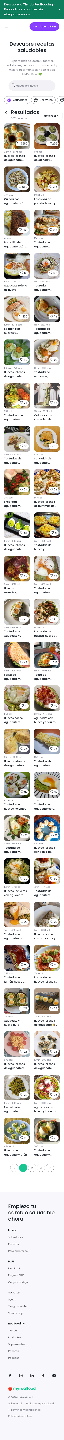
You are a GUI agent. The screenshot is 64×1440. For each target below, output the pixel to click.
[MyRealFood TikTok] (43, 1376)
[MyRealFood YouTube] (54, 1376)
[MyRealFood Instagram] (21, 1376)
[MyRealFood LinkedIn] (32, 1376)
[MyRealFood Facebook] (10, 1376)
